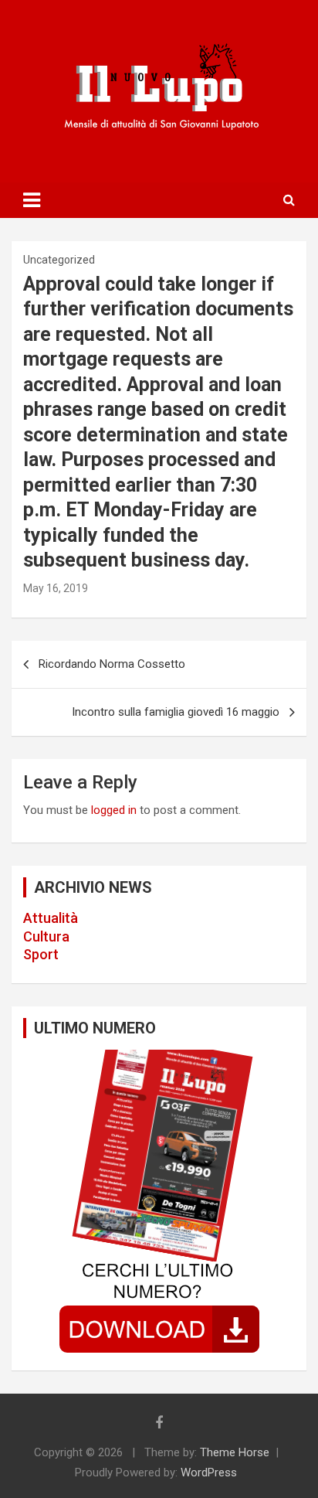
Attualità (50, 918)
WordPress (209, 1472)
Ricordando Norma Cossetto (112, 664)
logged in (114, 810)
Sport (41, 954)
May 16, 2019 (55, 588)
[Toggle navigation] (32, 200)
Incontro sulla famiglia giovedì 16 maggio (175, 712)
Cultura (46, 936)
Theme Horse (234, 1452)
